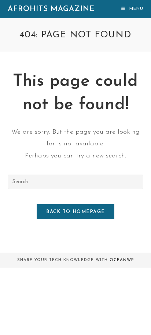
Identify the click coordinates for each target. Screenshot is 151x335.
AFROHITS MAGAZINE (51, 9)
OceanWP (122, 260)
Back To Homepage (75, 211)
